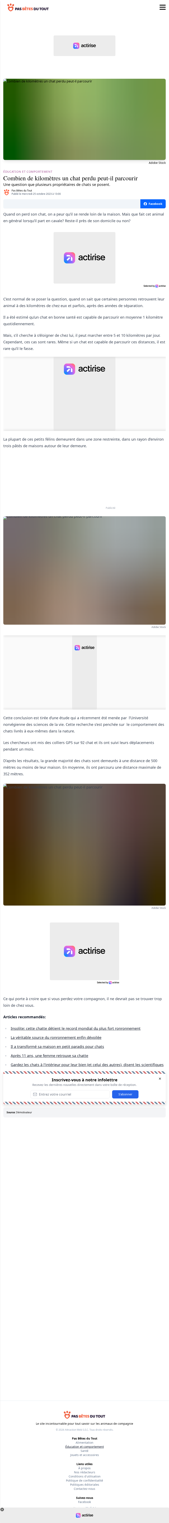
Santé (84, 1451)
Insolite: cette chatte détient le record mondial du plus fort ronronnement (76, 1028)
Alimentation (84, 1442)
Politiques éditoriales (84, 1485)
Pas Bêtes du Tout (22, 190)
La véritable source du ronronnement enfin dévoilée (56, 1037)
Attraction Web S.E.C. (77, 1429)
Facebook (84, 1502)
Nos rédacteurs (84, 1472)
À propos (84, 1468)
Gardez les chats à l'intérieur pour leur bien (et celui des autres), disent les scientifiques (87, 1064)
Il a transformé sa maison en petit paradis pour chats (57, 1046)
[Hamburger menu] (163, 7)
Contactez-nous (84, 1489)
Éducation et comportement (84, 1447)
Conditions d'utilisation (85, 1476)
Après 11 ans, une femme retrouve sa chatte (49, 1055)
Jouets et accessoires (84, 1455)
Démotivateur (24, 1112)
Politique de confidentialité (84, 1480)
